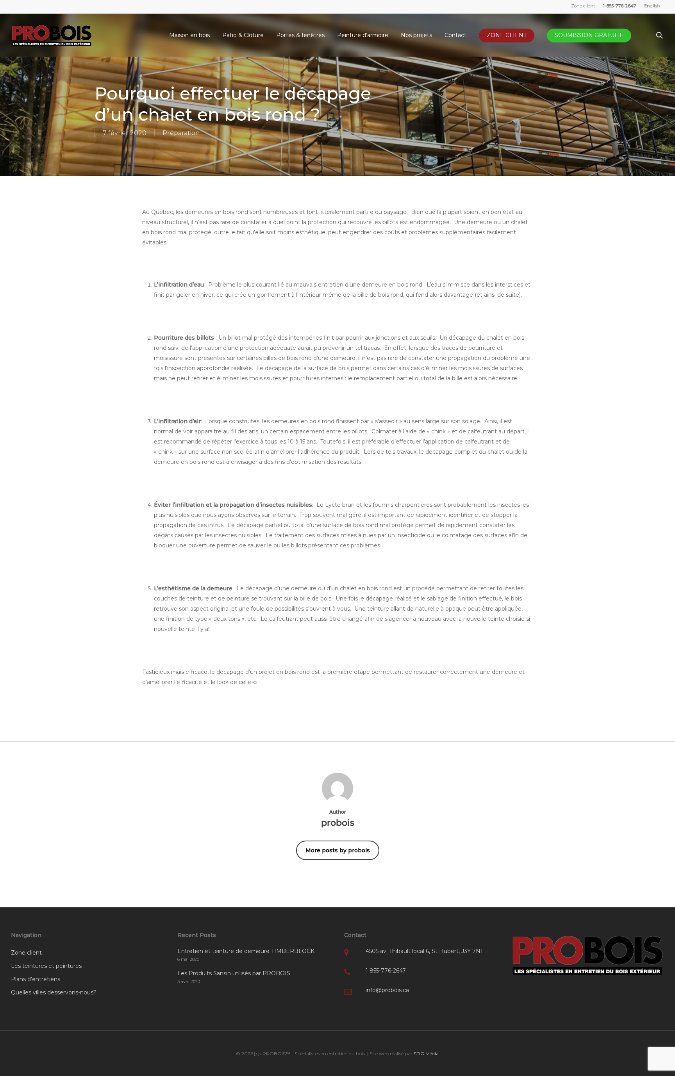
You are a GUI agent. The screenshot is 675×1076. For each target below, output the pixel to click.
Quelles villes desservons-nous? (53, 992)
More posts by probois (337, 850)
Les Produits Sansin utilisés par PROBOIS (233, 973)
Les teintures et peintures (46, 965)
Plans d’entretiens (35, 979)
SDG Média (426, 1053)
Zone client (26, 952)
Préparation (181, 133)
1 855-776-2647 (386, 970)
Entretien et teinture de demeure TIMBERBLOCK (245, 951)
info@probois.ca (387, 990)
